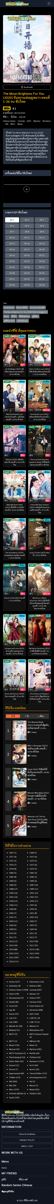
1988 (11, 889)
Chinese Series (9, 121)
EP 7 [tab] (12, 231)
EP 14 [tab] (27, 243)
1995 (32, 901)
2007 (32, 925)
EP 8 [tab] (27, 231)
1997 (32, 905)
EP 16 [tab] (12, 249)
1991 (32, 893)
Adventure (34, 981)
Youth (11, 1097)
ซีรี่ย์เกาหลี (23, 1179)
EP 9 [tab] (42, 231)
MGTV (11, 1034)
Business (33, 985)
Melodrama (34, 1030)
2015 (32, 941)
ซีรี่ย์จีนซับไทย (24, 316)
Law (11, 1018)
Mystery (36, 121)
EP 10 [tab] (12, 237)
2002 (11, 917)
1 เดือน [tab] (41, 716)
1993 (32, 897)
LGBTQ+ (33, 1018)
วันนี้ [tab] (13, 716)
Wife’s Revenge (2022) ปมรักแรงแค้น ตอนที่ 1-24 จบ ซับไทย (38, 748)
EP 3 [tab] (42, 219)
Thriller (12, 1077)
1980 (11, 872)
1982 (11, 876)
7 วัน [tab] (27, 716)
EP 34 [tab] (12, 285)
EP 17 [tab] (27, 249)
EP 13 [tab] (12, 243)
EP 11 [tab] (27, 237)
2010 (11, 933)
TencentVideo (36, 1073)
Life (10, 1022)
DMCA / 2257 (27, 1146)
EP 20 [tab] (27, 255)
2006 (11, 925)
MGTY (11, 1041)
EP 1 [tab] (12, 219)
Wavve (32, 1085)
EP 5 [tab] (27, 225)
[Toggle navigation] (48, 3)
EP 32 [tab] (27, 279)
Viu (31, 1081)
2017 (32, 945)
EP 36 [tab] (41, 285)
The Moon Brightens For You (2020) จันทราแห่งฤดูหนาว (25, 312)
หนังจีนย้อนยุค (22, 321)
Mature (33, 1026)
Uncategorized (36, 1077)
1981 (32, 872)
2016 (11, 945)
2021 (32, 953)
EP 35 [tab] (27, 285)
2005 (32, 921)
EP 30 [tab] (41, 273)
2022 (11, 957)
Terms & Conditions (27, 1134)
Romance (47, 121)
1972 (32, 856)
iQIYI (29, 121)
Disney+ (33, 993)
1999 (32, 909)
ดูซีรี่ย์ (4, 1179)
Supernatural (14, 1073)
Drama (32, 997)
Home (4, 1167)
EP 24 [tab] (41, 261)
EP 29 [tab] (27, 273)
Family (12, 1001)
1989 (32, 889)
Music (32, 1045)
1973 (11, 860)
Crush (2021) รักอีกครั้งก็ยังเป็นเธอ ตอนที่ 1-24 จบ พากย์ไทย (38, 772)
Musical (12, 1049)
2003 (32, 917)
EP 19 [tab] (12, 255)
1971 (11, 856)
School (12, 1065)
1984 (11, 881)
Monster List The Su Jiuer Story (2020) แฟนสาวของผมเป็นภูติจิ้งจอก (38, 819)
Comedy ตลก (9, 307)
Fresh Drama (35, 1006)
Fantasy (33, 1001)
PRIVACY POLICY (27, 1140)
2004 (11, 921)
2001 (32, 913)
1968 (32, 852)
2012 (11, 937)
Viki (6, 124)
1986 (11, 885)
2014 (11, 941)
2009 (32, 929)
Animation (13, 985)
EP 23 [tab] (27, 261)
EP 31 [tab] (12, 279)
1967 (11, 852)
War (10, 1085)
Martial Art (13, 1026)
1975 (32, 860)
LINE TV (33, 1022)
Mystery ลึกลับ (22, 307)
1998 (11, 909)
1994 (11, 901)
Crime (11, 993)
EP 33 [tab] (41, 279)
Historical (34, 1010)
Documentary (15, 997)
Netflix (32, 1053)
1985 (32, 881)
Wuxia (19, 124)
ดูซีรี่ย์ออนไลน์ (9, 321)
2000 (11, 913)
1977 (32, 864)
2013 (32, 937)
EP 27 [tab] (41, 267)
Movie (11, 1045)
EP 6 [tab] (42, 225)
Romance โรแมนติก (37, 307)
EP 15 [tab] (41, 243)
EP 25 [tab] (12, 267)
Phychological (15, 1057)
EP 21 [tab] (41, 255)
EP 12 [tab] (41, 237)
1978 (11, 868)
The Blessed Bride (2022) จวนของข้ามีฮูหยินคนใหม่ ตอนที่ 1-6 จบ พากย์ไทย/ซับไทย (38, 725)
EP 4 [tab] (12, 225)
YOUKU (33, 1093)
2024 (11, 961)
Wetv (13, 124)
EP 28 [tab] (12, 273)
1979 (32, 868)
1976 (11, 864)
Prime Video (14, 1061)
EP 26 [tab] (27, 267)
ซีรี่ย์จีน (13, 316)
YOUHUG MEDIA (16, 1093)
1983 (32, 876)
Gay (10, 1010)
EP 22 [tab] (12, 261)
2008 (11, 929)
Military (33, 1041)
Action (12, 981)
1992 (11, 897)
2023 (32, 957)
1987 (32, 885)
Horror (12, 1014)
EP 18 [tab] (41, 249)
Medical (12, 1030)
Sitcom (12, 1069)
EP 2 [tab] (27, 219)
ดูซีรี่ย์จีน (35, 316)
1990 (11, 893)
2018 (11, 949)
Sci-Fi (32, 1065)
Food (11, 1006)
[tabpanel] (27, 777)
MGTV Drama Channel (39, 1034)
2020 (11, 953)
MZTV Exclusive (16, 1053)
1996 (11, 905)
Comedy (21, 121)
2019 (32, 949)
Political (33, 1057)
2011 (32, 933)
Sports (32, 1069)
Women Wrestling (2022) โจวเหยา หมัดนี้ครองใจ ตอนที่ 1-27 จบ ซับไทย (38, 795)
